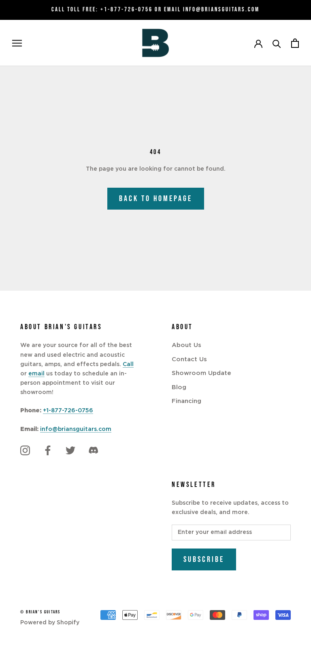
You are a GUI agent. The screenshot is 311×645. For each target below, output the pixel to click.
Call (128, 364)
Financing (186, 401)
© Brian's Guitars (40, 612)
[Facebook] (48, 450)
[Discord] (93, 450)
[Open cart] (295, 43)
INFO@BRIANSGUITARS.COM (221, 9)
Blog (179, 387)
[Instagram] (25, 450)
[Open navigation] (17, 43)
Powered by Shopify (49, 622)
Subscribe (203, 559)
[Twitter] (70, 450)
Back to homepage (155, 199)
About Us (186, 345)
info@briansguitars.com (75, 429)
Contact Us (189, 359)
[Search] (277, 43)
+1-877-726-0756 (126, 9)
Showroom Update (201, 373)
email (36, 373)
